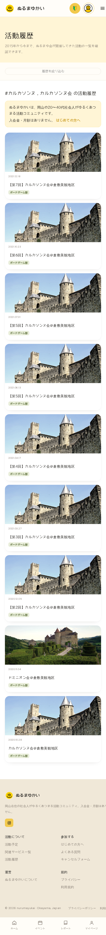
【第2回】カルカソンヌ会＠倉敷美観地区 (41, 607)
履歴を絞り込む (53, 71)
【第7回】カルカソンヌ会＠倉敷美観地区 (41, 185)
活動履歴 (11, 859)
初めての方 (75, 8)
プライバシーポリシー (82, 908)
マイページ (88, 8)
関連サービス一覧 (18, 852)
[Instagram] (9, 823)
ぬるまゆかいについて (21, 879)
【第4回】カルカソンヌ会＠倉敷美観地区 (41, 466)
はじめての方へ (68, 120)
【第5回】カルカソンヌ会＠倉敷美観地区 (41, 325)
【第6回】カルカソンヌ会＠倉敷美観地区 (41, 255)
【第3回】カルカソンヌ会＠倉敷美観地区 (41, 537)
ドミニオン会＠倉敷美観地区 (31, 677)
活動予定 (11, 844)
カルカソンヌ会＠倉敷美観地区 (33, 748)
